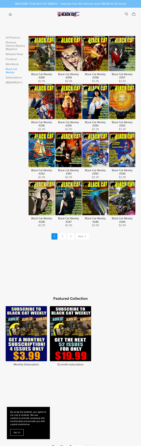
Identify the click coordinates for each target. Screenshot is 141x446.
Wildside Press (14, 54)
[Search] (126, 14)
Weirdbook (12, 64)
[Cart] (135, 14)
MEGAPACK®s (14, 82)
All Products (13, 37)
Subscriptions (14, 77)
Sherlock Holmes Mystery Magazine (15, 46)
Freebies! (11, 59)
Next (81, 236)
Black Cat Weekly (11, 70)
